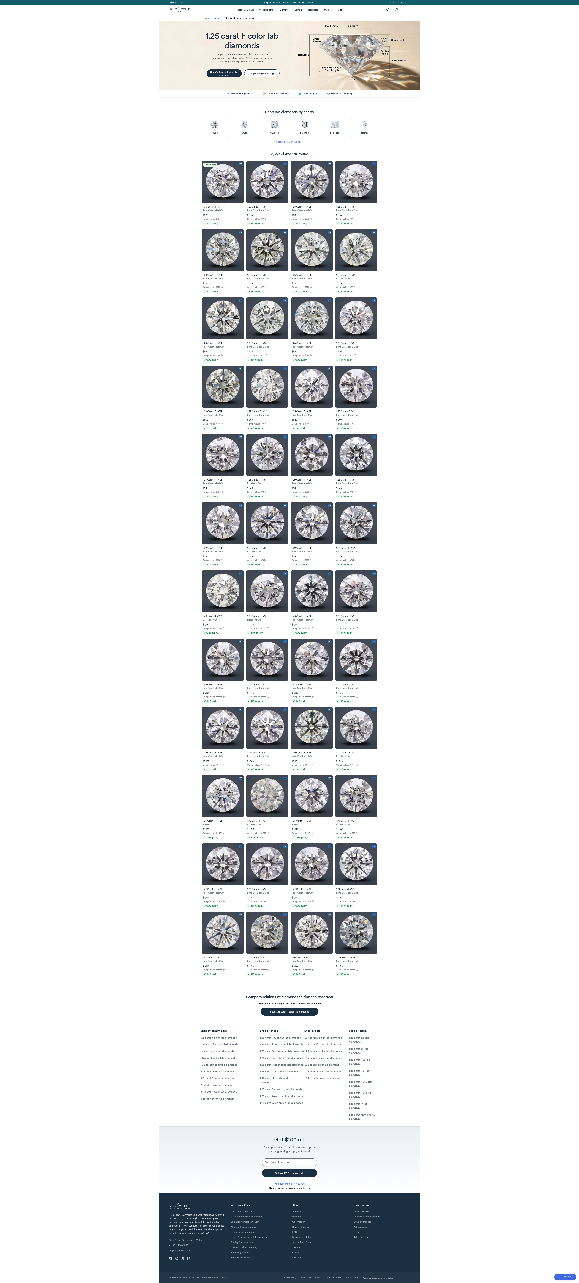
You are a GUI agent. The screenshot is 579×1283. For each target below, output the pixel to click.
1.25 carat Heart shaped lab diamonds (276, 1080)
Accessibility (352, 1277)
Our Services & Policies (243, 1211)
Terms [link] (306, 1187)
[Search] (387, 9)
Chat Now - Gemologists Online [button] (186, 1240)
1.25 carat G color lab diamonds (323, 1051)
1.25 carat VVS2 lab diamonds (360, 1084)
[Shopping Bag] (404, 9)
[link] (176, 2)
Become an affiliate (302, 1237)
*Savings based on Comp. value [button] (378, 1278)
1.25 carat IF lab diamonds (358, 1106)
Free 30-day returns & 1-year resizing (250, 1237)
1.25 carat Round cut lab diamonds (280, 1037)
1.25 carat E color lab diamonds (322, 1044)
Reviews (296, 1216)
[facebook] (170, 1258)
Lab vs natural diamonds (367, 1216)
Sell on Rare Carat (302, 1242)
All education (361, 1226)
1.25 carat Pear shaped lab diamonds (281, 1064)
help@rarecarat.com (180, 1250)
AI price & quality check (243, 1226)
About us (297, 1211)
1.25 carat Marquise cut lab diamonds (282, 1051)
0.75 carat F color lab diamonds (219, 1044)
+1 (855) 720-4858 (178, 1245)
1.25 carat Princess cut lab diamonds (281, 1044)
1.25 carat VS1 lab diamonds (359, 1073)
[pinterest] (177, 1258)
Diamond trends (362, 1221)
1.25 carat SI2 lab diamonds (359, 1040)
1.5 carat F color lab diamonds (218, 1058)
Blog (356, 1231)
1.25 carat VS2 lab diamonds (359, 1062)
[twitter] (183, 1258)
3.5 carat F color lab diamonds (219, 1092)
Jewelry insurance (240, 1257)
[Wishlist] (396, 9)
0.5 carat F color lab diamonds (219, 1037)
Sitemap (296, 1247)
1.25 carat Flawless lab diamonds (362, 1117)
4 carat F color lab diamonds (217, 1098)
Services (296, 1257)
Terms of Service (334, 1277)
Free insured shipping (242, 1231)
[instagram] (189, 1258)
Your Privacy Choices (311, 1277)
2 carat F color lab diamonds (217, 1071)
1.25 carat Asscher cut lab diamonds (281, 1096)
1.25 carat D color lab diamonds (323, 1037)
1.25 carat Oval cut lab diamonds (279, 1071)
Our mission (298, 1221)
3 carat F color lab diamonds (217, 1085)
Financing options (240, 1252)
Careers (296, 1252)
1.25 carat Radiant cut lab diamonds (281, 1089)
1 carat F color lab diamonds (217, 1051)
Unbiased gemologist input (245, 1221)
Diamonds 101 (361, 1211)
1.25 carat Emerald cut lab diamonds (281, 1058)
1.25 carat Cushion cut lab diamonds (281, 1103)
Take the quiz (361, 1237)
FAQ (294, 1231)
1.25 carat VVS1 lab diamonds (360, 1095)
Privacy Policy (289, 1277)
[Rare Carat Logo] (180, 10)
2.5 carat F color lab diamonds (219, 1078)
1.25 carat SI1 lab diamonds (358, 1051)
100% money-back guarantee (246, 1216)
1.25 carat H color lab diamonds (323, 1058)
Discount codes (300, 1226)
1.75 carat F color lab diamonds (219, 1064)
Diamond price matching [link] (244, 1247)
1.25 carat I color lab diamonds (322, 1064)
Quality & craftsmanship (243, 1242)
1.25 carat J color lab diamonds (322, 1071)
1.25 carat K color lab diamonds (323, 1078)
